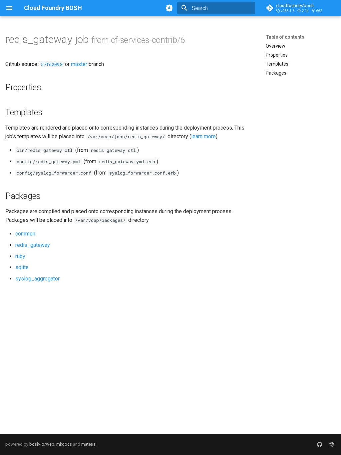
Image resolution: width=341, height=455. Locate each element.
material (89, 444)
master (79, 64)
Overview (275, 46)
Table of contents (285, 37)
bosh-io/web (41, 444)
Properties (277, 55)
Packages (276, 73)
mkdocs (64, 444)
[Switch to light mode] (169, 8)
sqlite (22, 267)
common (25, 233)
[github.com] (319, 444)
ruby (20, 256)
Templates (277, 64)
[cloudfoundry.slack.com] (331, 444)
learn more (203, 136)
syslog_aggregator (37, 278)
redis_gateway (32, 245)
